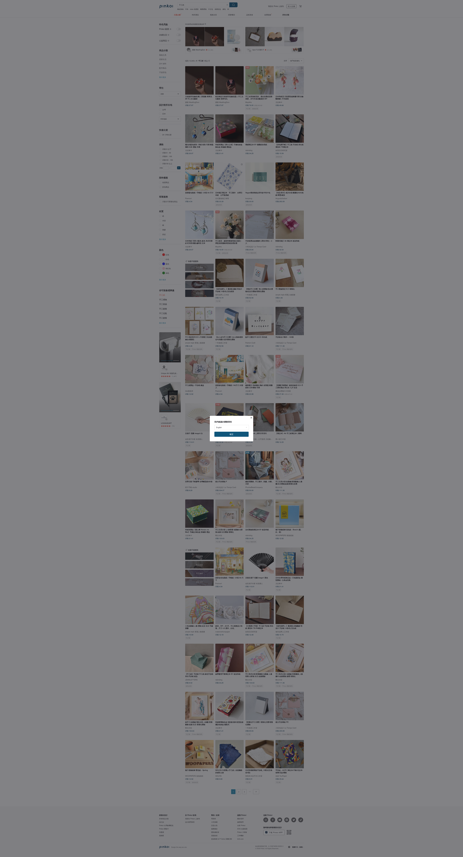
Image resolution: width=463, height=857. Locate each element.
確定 (231, 434)
